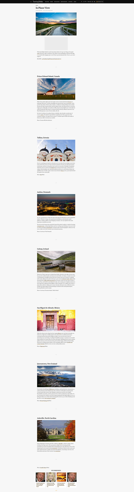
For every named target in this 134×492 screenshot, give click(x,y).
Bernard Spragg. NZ (44, 400)
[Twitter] (83, 1)
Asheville (60, 443)
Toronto (70, 101)
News (51, 1)
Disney (62, 170)
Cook (75, 1)
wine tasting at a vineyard (50, 398)
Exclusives (56, 1)
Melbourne (51, 389)
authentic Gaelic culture (67, 278)
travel (38, 53)
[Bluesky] (88, 1)
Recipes (47, 1)
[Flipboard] (85, 1)
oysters (42, 114)
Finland (52, 167)
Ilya (41, 174)
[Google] (92, 1)
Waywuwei (42, 346)
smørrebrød (49, 227)
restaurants (57, 451)
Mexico (59, 333)
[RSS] (94, 1)
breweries (55, 448)
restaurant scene (40, 226)
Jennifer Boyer (43, 467)
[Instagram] (90, 1)
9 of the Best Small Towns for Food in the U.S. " (52, 58)
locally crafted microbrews (49, 280)
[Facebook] (81, 1)
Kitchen (70, 1)
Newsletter (100, 1)
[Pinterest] (87, 1)
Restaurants (64, 1)
